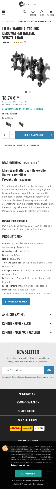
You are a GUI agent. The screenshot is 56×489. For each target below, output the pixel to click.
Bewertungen (30, 162)
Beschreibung (11, 162)
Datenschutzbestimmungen (23, 377)
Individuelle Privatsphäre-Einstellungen (28, 484)
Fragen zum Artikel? (17, 301)
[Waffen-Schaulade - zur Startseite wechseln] (28, 4)
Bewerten (21, 145)
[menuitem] (3, 12)
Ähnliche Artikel (13, 314)
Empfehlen (34, 145)
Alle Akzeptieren (28, 473)
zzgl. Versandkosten (19, 104)
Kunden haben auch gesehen (21, 332)
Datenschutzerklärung (20, 465)
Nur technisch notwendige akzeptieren (28, 480)
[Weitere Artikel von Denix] (7, 42)
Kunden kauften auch (16, 323)
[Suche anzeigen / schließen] (24, 12)
